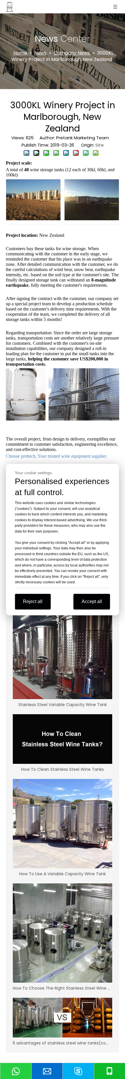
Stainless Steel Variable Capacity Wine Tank (62, 705)
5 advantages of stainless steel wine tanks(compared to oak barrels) (62, 1043)
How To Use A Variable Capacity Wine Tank (62, 874)
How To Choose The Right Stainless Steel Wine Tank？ (62, 988)
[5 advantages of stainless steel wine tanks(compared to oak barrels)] (62, 1018)
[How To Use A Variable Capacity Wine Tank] (62, 824)
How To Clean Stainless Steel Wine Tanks (62, 769)
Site (99, 145)
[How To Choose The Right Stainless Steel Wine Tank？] (62, 933)
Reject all (32, 601)
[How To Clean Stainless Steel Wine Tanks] (62, 739)
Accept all (92, 601)
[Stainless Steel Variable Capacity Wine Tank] (62, 653)
